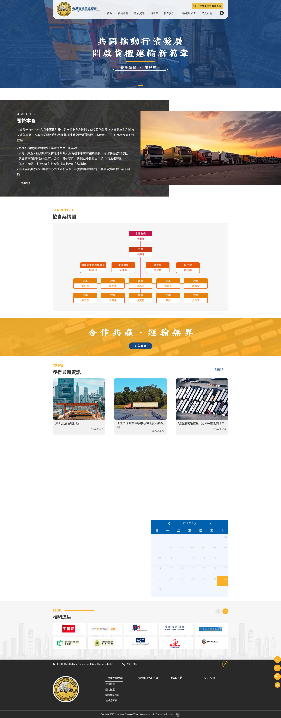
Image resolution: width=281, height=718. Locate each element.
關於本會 (123, 13)
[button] (140, 85)
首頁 (109, 13)
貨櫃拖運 (110, 684)
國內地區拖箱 (112, 695)
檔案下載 (177, 678)
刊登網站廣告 (188, 13)
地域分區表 (111, 700)
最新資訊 (139, 13)
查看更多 (26, 182)
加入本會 (207, 13)
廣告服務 (209, 678)
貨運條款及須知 (148, 678)
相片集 (154, 13)
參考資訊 (169, 13)
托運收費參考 (114, 678)
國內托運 (110, 689)
